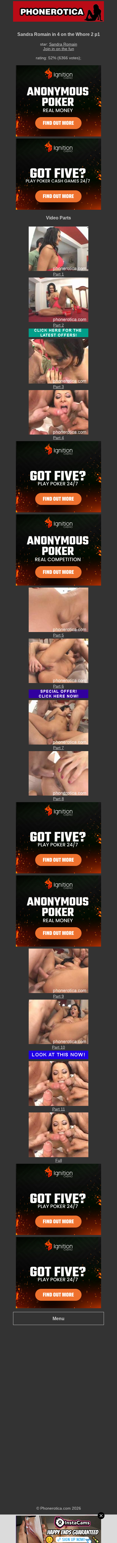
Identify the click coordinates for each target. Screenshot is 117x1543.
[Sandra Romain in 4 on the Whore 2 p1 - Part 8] (58, 794)
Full (58, 1160)
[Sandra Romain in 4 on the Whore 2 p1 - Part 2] (58, 320)
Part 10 (58, 1047)
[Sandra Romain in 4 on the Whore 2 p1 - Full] (58, 1155)
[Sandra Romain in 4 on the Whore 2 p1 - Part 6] (58, 681)
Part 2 (58, 325)
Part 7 (58, 747)
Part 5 (58, 635)
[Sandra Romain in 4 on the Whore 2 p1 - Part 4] (58, 433)
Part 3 (58, 386)
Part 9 (58, 996)
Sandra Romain (63, 44)
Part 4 (58, 437)
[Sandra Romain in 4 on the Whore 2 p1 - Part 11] (58, 1104)
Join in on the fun (58, 48)
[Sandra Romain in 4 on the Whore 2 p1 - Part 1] (58, 269)
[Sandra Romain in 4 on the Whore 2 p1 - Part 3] (58, 382)
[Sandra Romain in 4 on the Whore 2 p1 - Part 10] (58, 1042)
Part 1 (58, 274)
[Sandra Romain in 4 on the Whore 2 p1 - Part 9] (58, 991)
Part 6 (58, 686)
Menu (58, 1318)
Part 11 (58, 1109)
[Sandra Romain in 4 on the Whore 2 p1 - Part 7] (58, 743)
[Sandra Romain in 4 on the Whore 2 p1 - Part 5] (58, 630)
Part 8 (58, 798)
